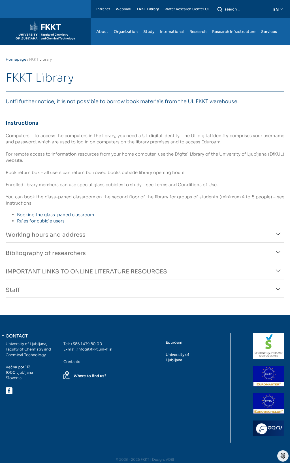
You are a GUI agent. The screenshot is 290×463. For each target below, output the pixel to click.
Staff (13, 290)
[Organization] (126, 20)
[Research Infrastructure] (233, 20)
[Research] (197, 20)
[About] (102, 20)
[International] (172, 20)
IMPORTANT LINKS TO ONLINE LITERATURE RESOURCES (86, 271)
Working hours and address (46, 234)
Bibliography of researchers (46, 253)
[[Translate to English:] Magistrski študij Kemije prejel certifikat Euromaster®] (268, 376)
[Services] (269, 20)
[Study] (148, 20)
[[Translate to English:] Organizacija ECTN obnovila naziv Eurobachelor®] (268, 403)
